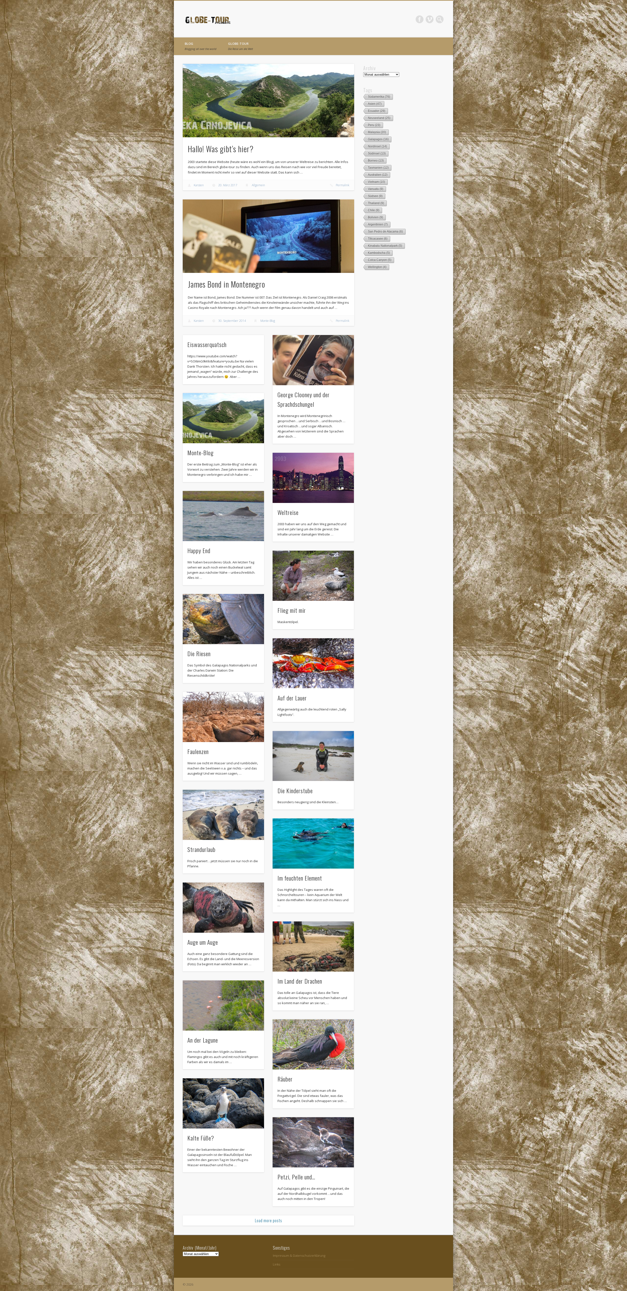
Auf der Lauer (292, 697)
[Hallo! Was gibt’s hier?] (268, 100)
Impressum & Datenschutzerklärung (299, 1255)
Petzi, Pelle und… (296, 1176)
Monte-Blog (267, 321)
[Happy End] (223, 516)
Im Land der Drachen (299, 981)
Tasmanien (378, 167)
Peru (374, 125)
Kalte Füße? (200, 1137)
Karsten (199, 185)
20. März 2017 (227, 185)
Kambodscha (379, 253)
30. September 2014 (232, 321)
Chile (373, 210)
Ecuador (376, 111)
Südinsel (377, 153)
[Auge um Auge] (223, 908)
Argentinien (378, 224)
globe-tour (240, 46)
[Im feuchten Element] (313, 843)
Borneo (376, 160)
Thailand (376, 203)
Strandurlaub (201, 849)
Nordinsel (377, 146)
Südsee (375, 196)
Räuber (285, 1078)
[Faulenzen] (223, 717)
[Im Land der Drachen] (313, 946)
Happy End (198, 550)
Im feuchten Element (299, 877)
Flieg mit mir (291, 610)
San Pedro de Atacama (385, 231)
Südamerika (379, 96)
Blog (200, 46)
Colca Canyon (379, 260)
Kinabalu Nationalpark (385, 245)
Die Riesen (199, 653)
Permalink (342, 185)
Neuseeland (379, 118)
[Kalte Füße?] (223, 1103)
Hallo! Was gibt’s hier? (220, 148)
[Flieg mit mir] (313, 576)
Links (276, 1264)
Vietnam (376, 182)
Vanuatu (375, 189)
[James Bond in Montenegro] (268, 236)
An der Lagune (202, 1039)
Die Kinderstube (295, 790)
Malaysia (377, 132)
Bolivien (375, 217)
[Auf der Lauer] (313, 663)
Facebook (419, 19)
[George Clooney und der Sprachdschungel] (313, 360)
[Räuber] (313, 1044)
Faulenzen (198, 751)
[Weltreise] (313, 478)
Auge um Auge (202, 942)
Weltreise (288, 512)
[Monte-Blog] (223, 418)
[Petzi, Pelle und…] (313, 1142)
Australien (377, 174)
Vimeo (430, 19)
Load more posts (268, 1220)
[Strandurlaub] (223, 815)
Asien (375, 103)
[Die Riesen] (223, 619)
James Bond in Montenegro (226, 284)
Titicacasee (377, 238)
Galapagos (378, 139)
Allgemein (258, 185)
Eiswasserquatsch (207, 344)
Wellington (377, 267)
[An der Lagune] (223, 1005)
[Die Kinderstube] (313, 756)
